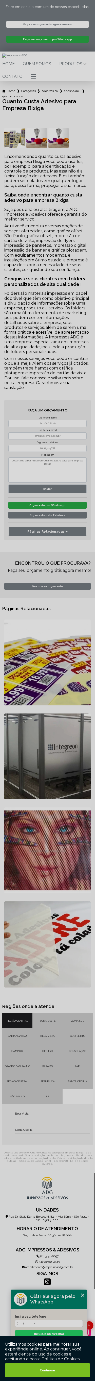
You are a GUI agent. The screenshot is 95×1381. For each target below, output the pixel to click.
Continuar (47, 1370)
